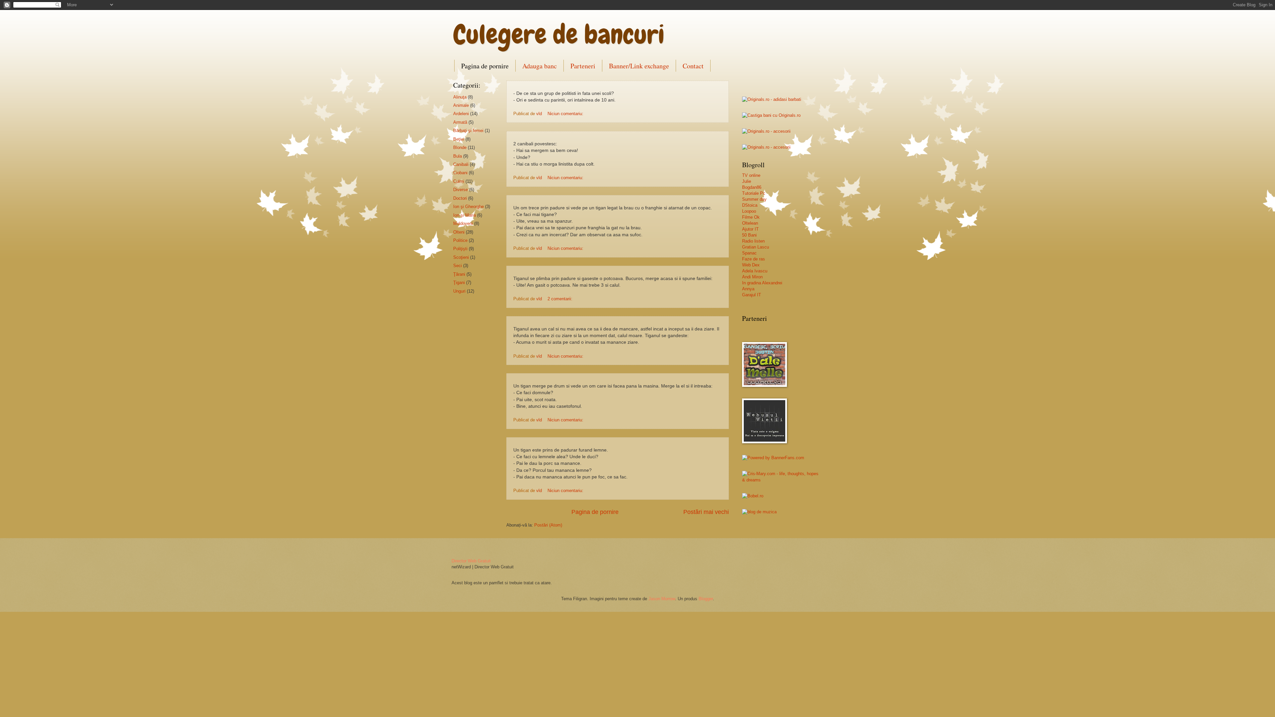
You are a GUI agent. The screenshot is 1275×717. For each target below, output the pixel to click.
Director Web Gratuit (471, 560)
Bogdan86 (751, 187)
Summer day (754, 199)
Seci (457, 265)
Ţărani (459, 274)
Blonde (460, 147)
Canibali (460, 164)
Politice (460, 240)
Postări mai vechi (706, 512)
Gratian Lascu (755, 247)
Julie (746, 181)
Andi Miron (752, 276)
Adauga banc (539, 65)
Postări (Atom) (548, 525)
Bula (457, 156)
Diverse (460, 189)
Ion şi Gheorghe (468, 206)
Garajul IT (751, 294)
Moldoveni (463, 223)
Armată (460, 122)
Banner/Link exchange (639, 65)
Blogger (706, 598)
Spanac (749, 253)
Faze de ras (753, 258)
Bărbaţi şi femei (468, 130)
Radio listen (753, 241)
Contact (693, 65)
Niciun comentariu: (566, 113)
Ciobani (460, 172)
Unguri (459, 291)
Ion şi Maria (464, 215)
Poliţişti (460, 248)
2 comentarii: (561, 298)
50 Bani (749, 235)
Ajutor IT (750, 229)
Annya (748, 288)
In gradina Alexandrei (762, 282)
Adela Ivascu (754, 270)
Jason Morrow (661, 598)
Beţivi (458, 139)
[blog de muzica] (759, 511)
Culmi (458, 181)
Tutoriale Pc (753, 193)
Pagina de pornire (485, 65)
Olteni (459, 232)
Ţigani (459, 282)
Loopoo (749, 211)
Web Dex (751, 264)
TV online (751, 175)
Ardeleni (461, 113)
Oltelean (750, 223)
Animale (461, 105)
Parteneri (582, 65)
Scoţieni (461, 257)
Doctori (460, 198)
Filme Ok (751, 217)
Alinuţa (460, 97)
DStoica (749, 205)
